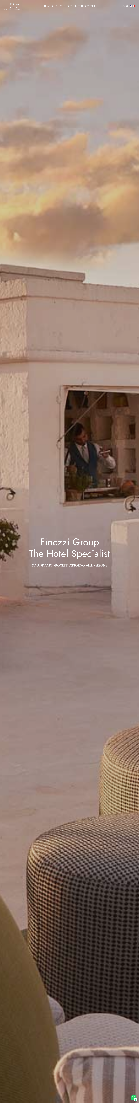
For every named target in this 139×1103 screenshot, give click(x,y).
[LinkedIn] (127, 6)
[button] (133, 1097)
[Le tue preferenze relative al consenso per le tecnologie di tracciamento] (135, 1099)
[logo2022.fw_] (14, 6)
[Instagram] (124, 6)
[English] (131, 6)
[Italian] (134, 6)
